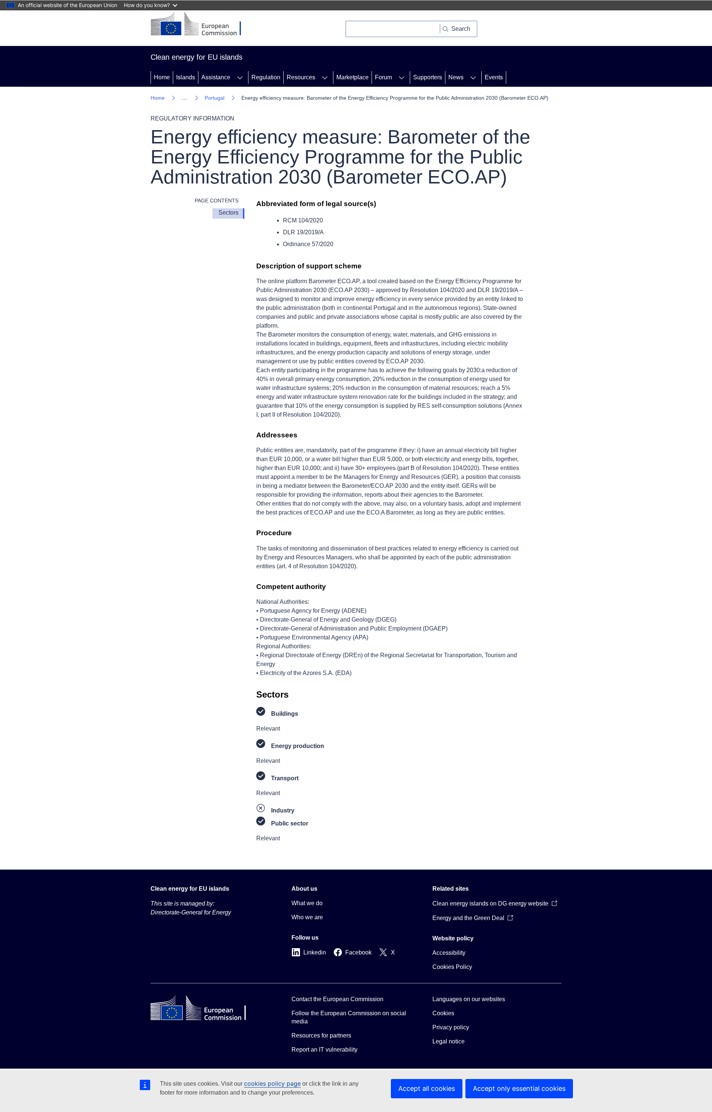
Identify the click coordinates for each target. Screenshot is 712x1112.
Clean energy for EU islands (190, 889)
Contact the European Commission (337, 999)
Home (162, 77)
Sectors (228, 212)
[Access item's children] (240, 77)
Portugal (214, 98)
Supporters (427, 77)
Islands (185, 77)
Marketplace (352, 77)
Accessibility (448, 953)
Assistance (215, 77)
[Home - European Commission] (202, 24)
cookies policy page (272, 1083)
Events (494, 77)
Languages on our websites (468, 999)
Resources (301, 77)
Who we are (307, 917)
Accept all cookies (426, 1088)
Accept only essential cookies (519, 1088)
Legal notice (448, 1041)
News (456, 77)
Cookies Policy (452, 967)
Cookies (443, 1013)
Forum (383, 77)
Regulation (265, 77)
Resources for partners (321, 1035)
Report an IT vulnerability (324, 1049)
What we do (307, 903)
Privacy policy (450, 1027)
